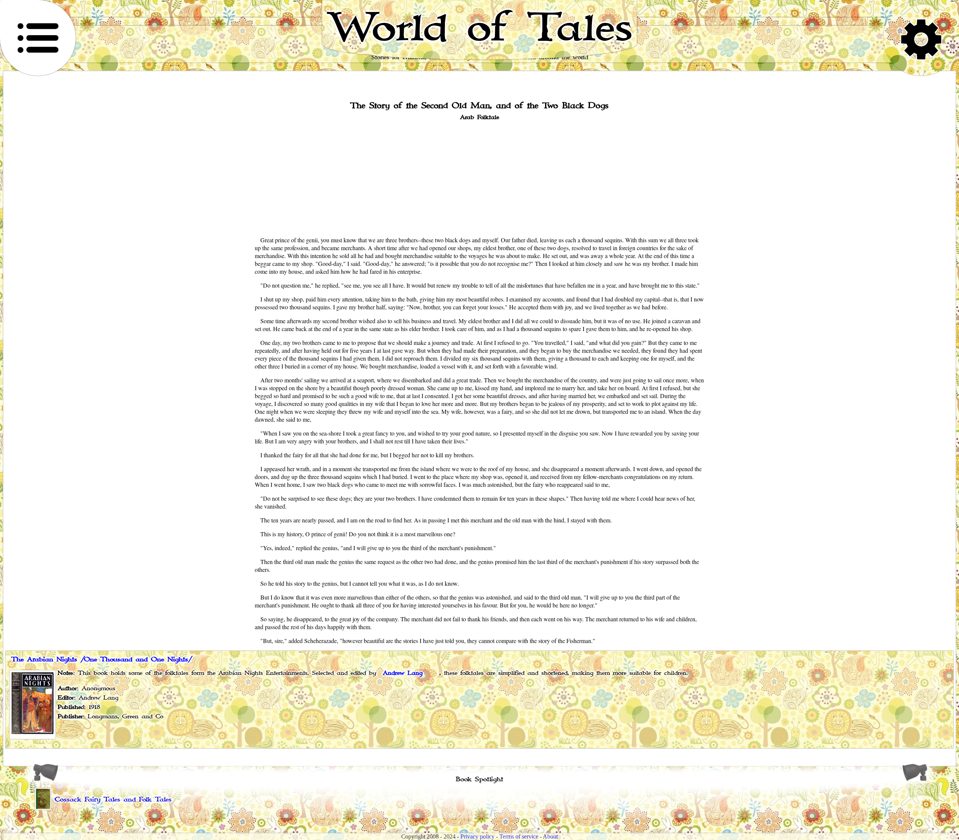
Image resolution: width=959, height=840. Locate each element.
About (550, 836)
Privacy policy (477, 836)
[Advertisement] (479, 177)
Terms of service (518, 836)
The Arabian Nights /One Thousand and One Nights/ (102, 659)
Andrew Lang (403, 673)
